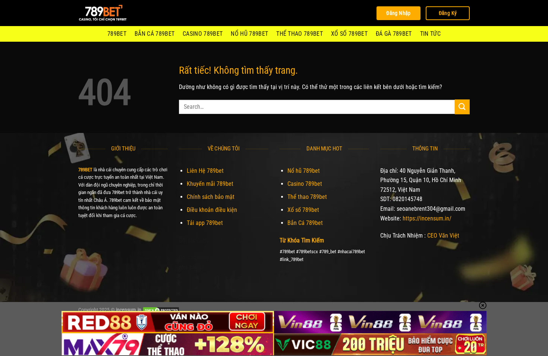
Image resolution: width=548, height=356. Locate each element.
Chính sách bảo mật (210, 196)
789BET (116, 33)
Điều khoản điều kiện (212, 209)
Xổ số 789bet (349, 33)
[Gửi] (462, 106)
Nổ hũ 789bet (249, 33)
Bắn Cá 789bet (154, 33)
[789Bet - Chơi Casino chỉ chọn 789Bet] (115, 13)
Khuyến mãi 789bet (210, 183)
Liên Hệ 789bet (205, 170)
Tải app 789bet (205, 222)
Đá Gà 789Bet (394, 33)
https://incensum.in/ (427, 218)
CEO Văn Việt (443, 235)
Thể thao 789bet (299, 33)
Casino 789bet (203, 33)
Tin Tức (430, 33)
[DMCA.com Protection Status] (161, 310)
